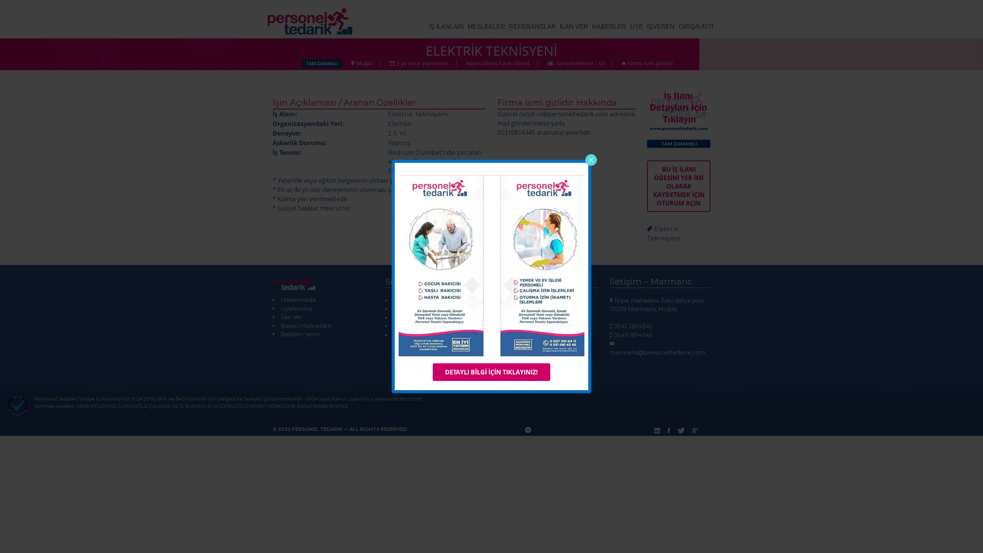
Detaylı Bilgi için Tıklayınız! (491, 372)
